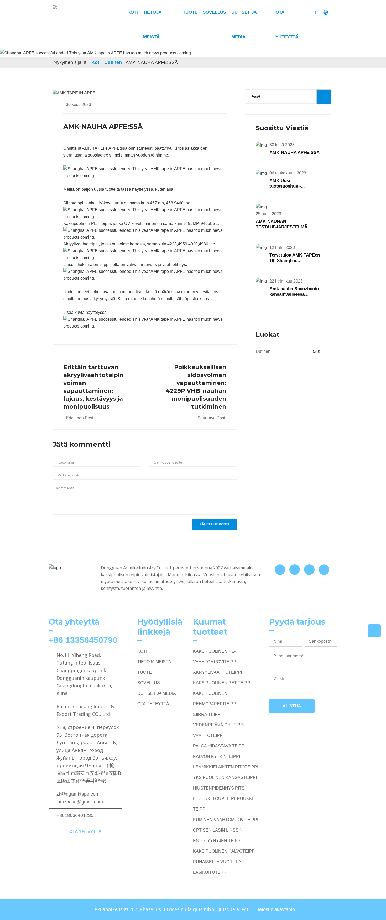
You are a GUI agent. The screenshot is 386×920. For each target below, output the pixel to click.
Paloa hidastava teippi (219, 746)
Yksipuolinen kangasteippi (225, 777)
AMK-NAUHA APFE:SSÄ (294, 152)
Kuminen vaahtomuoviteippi (225, 819)
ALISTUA (292, 706)
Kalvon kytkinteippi (216, 756)
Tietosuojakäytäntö (275, 909)
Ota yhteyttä (85, 831)
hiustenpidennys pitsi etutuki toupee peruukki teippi (223, 798)
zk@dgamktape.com (78, 794)
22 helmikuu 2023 (286, 281)
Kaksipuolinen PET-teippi (222, 683)
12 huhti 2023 (282, 247)
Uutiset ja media (156, 693)
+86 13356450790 (83, 640)
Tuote (190, 12)
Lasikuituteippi (210, 872)
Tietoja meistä (154, 662)
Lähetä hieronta (215, 524)
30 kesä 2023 (78, 104)
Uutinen (113, 62)
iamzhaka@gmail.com (79, 802)
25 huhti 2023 (268, 214)
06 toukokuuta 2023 (287, 173)
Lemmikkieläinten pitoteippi (225, 767)
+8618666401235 (74, 815)
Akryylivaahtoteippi (217, 672)
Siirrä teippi (207, 714)
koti (132, 12)
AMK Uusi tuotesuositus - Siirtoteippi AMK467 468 (294, 186)
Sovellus (214, 12)
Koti (96, 62)
